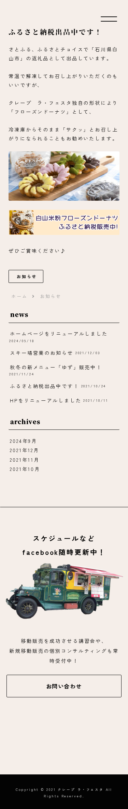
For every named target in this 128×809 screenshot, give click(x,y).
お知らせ (27, 276)
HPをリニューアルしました (45, 400)
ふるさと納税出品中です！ (44, 385)
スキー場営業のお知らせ (41, 352)
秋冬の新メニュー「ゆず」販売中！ (56, 367)
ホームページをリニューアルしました (59, 333)
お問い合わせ (64, 686)
